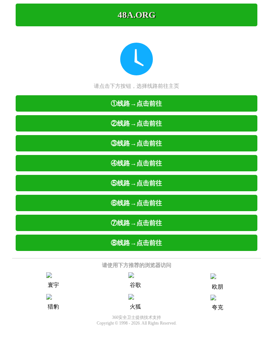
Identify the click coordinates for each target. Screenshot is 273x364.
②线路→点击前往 (136, 123)
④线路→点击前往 (136, 163)
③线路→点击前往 (136, 143)
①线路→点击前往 (136, 103)
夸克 (217, 307)
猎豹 (53, 307)
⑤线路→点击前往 (136, 183)
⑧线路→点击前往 (136, 242)
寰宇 (53, 285)
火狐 (135, 307)
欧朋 (217, 287)
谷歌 (135, 285)
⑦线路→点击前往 (136, 222)
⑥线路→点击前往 (136, 203)
